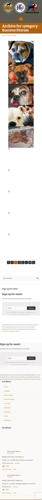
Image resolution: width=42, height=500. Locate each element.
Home (4, 35)
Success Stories (12, 35)
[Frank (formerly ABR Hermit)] (21, 244)
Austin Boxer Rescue (13, 451)
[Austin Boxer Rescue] (21, 7)
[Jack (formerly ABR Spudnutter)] (21, 73)
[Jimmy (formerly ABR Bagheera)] (21, 137)
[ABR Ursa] (21, 115)
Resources (8, 412)
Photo (7, 466)
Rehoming (7, 420)
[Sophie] (21, 222)
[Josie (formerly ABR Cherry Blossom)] (21, 94)
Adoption (7, 391)
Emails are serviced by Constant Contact (29, 379)
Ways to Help (9, 395)
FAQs (6, 416)
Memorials (8, 408)
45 (30, 262)
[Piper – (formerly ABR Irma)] (21, 201)
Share (14, 469)
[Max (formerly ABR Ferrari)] (21, 51)
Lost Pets (7, 403)
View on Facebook (6, 469)
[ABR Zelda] (21, 180)
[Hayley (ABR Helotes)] (21, 158)
